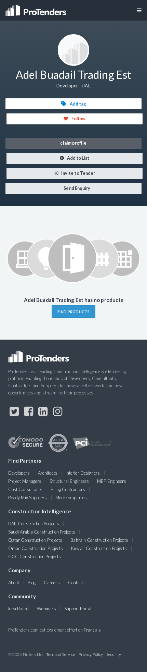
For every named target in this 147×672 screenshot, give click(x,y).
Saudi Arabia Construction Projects (41, 532)
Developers (19, 473)
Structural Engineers (69, 481)
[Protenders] (36, 8)
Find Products (73, 311)
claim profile (73, 143)
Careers (52, 582)
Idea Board (18, 608)
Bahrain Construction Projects (99, 540)
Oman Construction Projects (35, 548)
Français (92, 630)
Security (113, 654)
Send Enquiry (76, 188)
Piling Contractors (68, 489)
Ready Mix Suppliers (27, 497)
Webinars (46, 608)
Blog (32, 582)
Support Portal (77, 608)
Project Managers (24, 481)
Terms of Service (60, 654)
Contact (75, 582)
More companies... (72, 497)
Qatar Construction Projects (35, 540)
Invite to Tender (78, 173)
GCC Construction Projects (34, 556)
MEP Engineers (111, 481)
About (13, 582)
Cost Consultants (25, 489)
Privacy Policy (91, 654)
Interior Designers (83, 473)
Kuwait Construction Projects (99, 548)
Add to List (78, 158)
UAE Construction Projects (33, 523)
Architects (47, 473)
